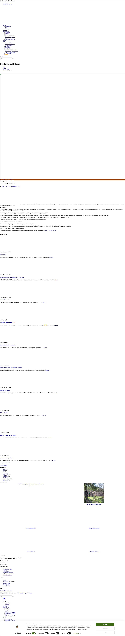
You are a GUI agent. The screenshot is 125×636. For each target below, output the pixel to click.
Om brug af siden (6, 573)
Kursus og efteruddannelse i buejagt (8, 435)
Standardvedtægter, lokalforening (12, 51)
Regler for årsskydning (10, 52)
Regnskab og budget (7, 478)
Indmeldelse (5, 3)
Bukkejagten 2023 (4, 412)
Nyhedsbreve (5, 476)
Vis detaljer (76, 633)
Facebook (2, 179)
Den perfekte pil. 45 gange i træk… (7, 345)
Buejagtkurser (8, 26)
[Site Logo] (9, 23)
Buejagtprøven (6, 31)
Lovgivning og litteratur (10, 35)
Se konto (4, 580)
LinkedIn (9, 179)
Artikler (4, 469)
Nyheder (4, 40)
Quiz (6, 38)
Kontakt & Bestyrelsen (7, 569)
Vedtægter (7, 46)
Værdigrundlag (8, 47)
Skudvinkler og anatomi (10, 37)
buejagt (18, 186)
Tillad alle (105, 624)
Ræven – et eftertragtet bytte (6, 457)
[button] (1, 56)
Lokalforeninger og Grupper (11, 49)
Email (13, 179)
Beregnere (7, 33)
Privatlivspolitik (6, 584)
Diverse (4, 470)
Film (6, 34)
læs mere (51, 257)
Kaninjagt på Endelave (5, 390)
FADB (4, 41)
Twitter (5, 179)
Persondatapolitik (6, 585)
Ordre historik (5, 581)
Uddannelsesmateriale (7, 575)
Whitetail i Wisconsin (4, 299)
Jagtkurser (7, 27)
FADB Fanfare (8, 53)
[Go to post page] (14, 251)
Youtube (6, 465)
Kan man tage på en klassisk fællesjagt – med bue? (11, 367)
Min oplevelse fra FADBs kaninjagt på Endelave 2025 (12, 277)
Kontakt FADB (8, 42)
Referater (4, 477)
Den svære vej (3, 254)
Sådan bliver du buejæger (8, 572)
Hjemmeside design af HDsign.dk (25, 593)
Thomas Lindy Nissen (5, 186)
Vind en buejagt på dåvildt (50, 230)
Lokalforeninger (6, 571)
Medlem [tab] (4, 599)
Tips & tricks (5, 480)
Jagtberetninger (14, 186)
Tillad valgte (105, 628)
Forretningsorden (8, 48)
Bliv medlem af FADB (10, 44)
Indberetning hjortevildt (10, 39)
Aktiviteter (7, 28)
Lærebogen (7, 32)
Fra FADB (5, 473)
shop (5, 54)
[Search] (12, 58)
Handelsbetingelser (6, 583)
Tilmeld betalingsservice (7, 4)
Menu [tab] (4, 598)
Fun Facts (5, 30)
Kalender (4, 25)
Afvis (105, 632)
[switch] (47, 633)
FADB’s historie (8, 45)
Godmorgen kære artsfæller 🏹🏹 (7, 322)
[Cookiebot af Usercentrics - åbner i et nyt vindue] (17, 633)
